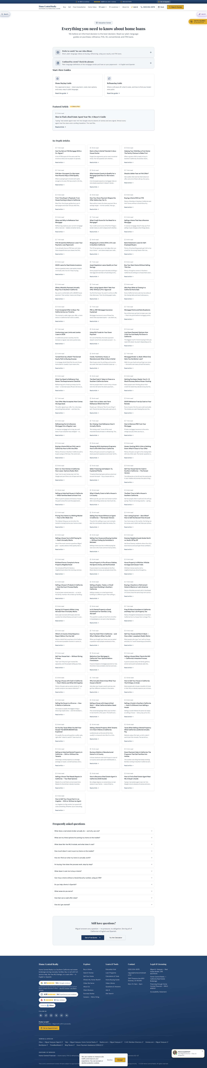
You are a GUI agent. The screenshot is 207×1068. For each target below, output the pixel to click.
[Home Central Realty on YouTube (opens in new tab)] (61, 1015)
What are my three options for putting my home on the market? (77, 838)
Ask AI (108, 990)
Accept (120, 1060)
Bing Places (69, 1045)
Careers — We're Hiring (91, 997)
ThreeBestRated (55, 1045)
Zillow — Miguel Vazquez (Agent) (50, 1042)
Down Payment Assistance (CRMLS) (89, 1045)
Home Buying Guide (112, 980)
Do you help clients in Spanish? (65, 884)
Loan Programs (111, 973)
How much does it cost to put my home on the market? (74, 851)
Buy (64, 7)
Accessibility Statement (158, 992)
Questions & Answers (113, 987)
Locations (114, 7)
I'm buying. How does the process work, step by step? (73, 864)
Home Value (92, 7)
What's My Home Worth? (92, 980)
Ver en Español (164, 2)
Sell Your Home (88, 976)
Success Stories (88, 993)
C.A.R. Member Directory (133, 1042)
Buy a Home (87, 969)
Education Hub (111, 969)
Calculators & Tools (112, 976)
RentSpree (42, 1045)
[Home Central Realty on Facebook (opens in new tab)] (46, 1015)
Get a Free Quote (91, 938)
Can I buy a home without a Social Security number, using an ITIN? (77, 878)
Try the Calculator (115, 938)
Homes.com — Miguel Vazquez (155, 1042)
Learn (103, 7)
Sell (69, 7)
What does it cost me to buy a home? (68, 871)
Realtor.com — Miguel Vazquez (110, 1042)
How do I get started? (62, 905)
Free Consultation (79, 7)
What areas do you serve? (63, 891)
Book (162, 7)
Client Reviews (88, 990)
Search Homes (176, 7)
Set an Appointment (50, 1028)
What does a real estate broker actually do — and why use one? (77, 831)
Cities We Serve (88, 983)
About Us (125, 7)
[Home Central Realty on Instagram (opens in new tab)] (51, 1015)
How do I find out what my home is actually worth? (72, 858)
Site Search (110, 993)
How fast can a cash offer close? (66, 898)
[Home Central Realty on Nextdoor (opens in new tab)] (67, 1015)
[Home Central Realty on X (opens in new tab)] (56, 1015)
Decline (109, 1060)
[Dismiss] (202, 1051)
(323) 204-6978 (149, 7)
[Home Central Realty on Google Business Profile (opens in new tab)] (41, 1015)
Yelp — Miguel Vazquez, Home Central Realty (80, 1042)
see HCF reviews (64, 988)
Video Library (110, 983)
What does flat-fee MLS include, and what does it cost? (74, 844)
